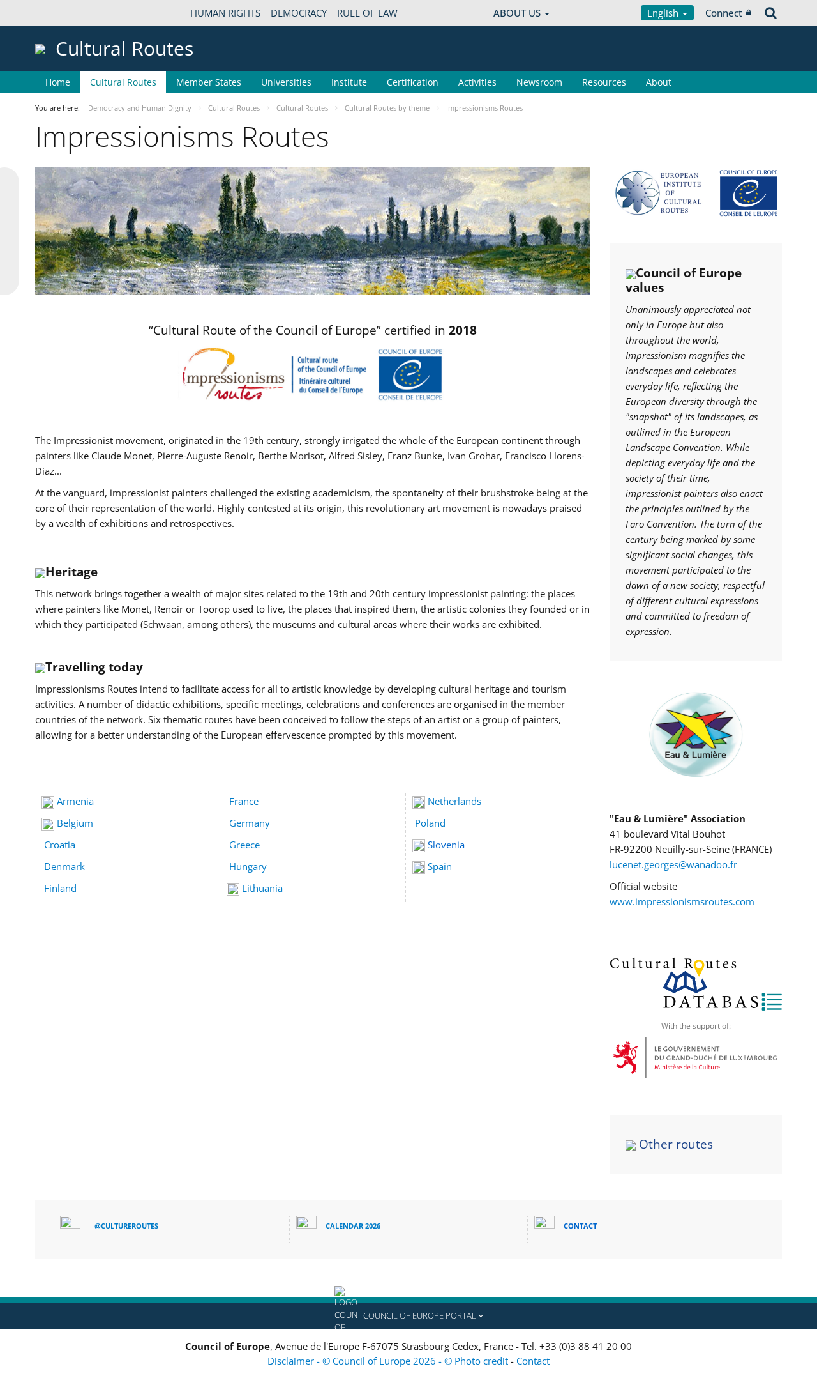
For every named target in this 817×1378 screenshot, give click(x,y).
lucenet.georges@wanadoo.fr (673, 864)
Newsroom (539, 82)
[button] (408, 1316)
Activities (477, 82)
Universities (286, 82)
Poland (430, 822)
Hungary (248, 866)
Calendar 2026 (353, 1225)
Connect (723, 12)
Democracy (299, 12)
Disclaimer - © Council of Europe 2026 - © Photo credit (389, 1360)
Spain (440, 866)
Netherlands (454, 801)
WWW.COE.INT (67, 13)
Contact (533, 1360)
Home (57, 82)
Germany (249, 822)
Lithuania (262, 888)
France (244, 801)
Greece (244, 844)
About (658, 82)
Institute (349, 82)
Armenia (75, 801)
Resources (604, 82)
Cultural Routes (123, 82)
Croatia (59, 844)
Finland (60, 888)
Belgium (75, 822)
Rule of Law (367, 12)
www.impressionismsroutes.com (682, 901)
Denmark (64, 866)
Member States (208, 82)
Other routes (676, 1144)
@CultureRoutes (126, 1225)
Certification (412, 82)
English (664, 12)
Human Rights (225, 12)
